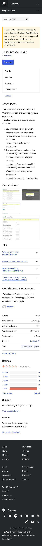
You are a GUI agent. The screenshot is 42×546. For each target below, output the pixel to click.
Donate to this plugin (11, 432)
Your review (7, 393)
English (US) (35, 341)
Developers (7, 475)
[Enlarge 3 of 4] (17, 205)
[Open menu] (38, 3)
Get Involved (27, 467)
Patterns (26, 459)
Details (8, 71)
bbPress (7, 495)
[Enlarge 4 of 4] (36, 219)
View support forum (10, 411)
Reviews (8, 77)
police (36, 347)
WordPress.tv (9, 479)
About (4, 447)
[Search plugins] (27, 19)
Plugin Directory (8, 11)
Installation (9, 83)
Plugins (25, 455)
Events (25, 471)
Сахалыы (12, 510)
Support (8, 95)
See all (37, 393)
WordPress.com (10, 487)
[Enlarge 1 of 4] (17, 192)
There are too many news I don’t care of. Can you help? (14, 278)
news (31, 347)
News (4, 451)
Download (8, 62)
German (24, 347)
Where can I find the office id (15, 262)
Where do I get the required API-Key (10, 253)
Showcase (26, 447)
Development (10, 89)
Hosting (5, 455)
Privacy (5, 459)
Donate (26, 475)
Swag (25, 479)
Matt (5, 491)
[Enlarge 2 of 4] (36, 192)
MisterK (8, 56)
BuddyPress (8, 499)
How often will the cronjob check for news (12, 269)
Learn (4, 467)
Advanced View (9, 353)
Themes (25, 451)
